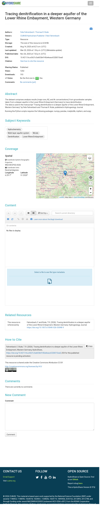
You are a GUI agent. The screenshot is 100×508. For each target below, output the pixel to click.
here (80, 483)
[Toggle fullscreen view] (91, 183)
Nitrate (35, 133)
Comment (9, 401)
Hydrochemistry (14, 129)
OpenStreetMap (79, 197)
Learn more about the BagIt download (48, 219)
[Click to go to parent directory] (21, 213)
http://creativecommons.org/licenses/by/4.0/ (23, 366)
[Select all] (8, 219)
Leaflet (61, 197)
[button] (65, 173)
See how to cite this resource (32, 61)
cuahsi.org (11, 481)
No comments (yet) (28, 82)
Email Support (9, 477)
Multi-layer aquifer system (18, 133)
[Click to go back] (8, 213)
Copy (90, 346)
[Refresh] (12, 219)
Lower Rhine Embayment (33, 137)
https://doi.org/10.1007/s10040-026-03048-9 (45, 327)
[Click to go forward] (15, 213)
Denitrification (13, 137)
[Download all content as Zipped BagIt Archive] (31, 219)
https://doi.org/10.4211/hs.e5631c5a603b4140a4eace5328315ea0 (33, 353)
